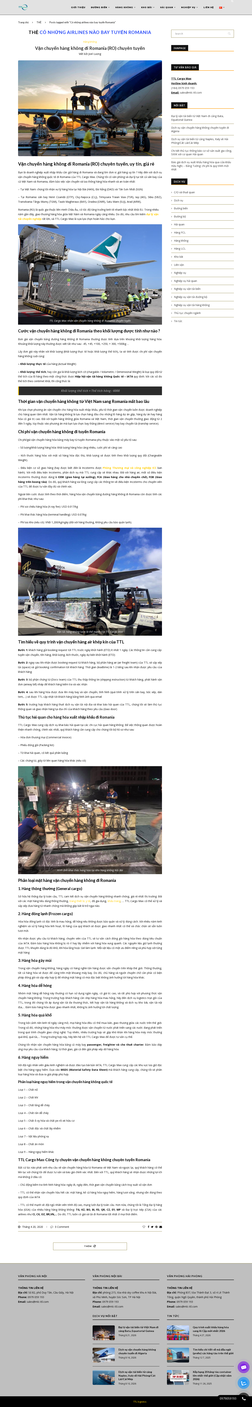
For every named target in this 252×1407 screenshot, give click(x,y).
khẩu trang (114, 901)
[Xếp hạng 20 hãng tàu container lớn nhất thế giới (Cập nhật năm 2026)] (178, 1377)
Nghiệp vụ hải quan (185, 281)
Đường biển (99, 7)
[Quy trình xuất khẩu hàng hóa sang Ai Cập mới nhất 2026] (178, 1332)
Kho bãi (146, 7)
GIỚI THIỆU (78, 7)
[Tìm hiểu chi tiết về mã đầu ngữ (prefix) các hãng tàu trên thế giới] (178, 1355)
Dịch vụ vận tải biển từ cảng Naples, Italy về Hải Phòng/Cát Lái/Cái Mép (137, 1375)
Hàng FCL (180, 232)
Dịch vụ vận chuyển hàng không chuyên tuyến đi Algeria (137, 1351)
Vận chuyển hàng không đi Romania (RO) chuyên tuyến (90, 48)
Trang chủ (23, 22)
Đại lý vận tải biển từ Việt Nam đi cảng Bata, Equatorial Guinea (138, 1329)
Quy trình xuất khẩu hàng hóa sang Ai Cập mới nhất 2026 (211, 1329)
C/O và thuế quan (184, 192)
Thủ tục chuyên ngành (187, 313)
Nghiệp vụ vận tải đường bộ (190, 297)
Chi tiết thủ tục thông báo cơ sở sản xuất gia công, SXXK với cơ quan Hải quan (201, 152)
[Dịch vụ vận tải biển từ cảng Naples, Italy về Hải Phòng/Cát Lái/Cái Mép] (104, 1377)
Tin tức (178, 321)
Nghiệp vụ (188, 7)
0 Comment (62, 1227)
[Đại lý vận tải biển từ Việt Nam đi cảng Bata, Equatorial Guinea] (104, 1332)
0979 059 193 (36, 1297)
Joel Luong (94, 54)
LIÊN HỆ (208, 7)
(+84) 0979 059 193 (183, 88)
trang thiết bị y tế (80, 901)
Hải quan (166, 7)
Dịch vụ (178, 200)
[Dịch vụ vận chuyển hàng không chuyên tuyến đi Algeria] (104, 1355)
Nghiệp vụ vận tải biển (187, 289)
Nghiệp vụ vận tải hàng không (192, 305)
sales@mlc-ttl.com (191, 92)
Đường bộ (180, 216)
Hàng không (124, 7)
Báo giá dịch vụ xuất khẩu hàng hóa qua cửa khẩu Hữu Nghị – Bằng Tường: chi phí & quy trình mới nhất (201, 165)
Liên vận (179, 265)
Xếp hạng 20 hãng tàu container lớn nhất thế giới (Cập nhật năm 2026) (212, 1375)
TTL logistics (139, 1401)
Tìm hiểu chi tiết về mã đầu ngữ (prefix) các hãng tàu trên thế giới (213, 1351)
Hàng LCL (180, 248)
